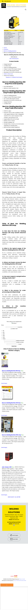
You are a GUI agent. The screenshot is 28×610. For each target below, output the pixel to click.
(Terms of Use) (22, 579)
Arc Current (6, 98)
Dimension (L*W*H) (8, 100)
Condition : (14, 376)
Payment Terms (8, 112)
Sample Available (8, 122)
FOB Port (6, 111)
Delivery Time (7, 120)
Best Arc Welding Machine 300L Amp (11, 435)
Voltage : (19, 374)
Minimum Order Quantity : (16, 372)
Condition (6, 103)
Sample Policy (7, 124)
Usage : (6, 376)
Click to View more (8, 74)
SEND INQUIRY (11, 497)
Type (5, 95)
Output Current (7, 97)
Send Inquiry (19, 77)
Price (5, 86)
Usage (5, 102)
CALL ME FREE (17, 497)
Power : (12, 490)
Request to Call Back (11, 77)
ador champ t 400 (6, 467)
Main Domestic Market (9, 127)
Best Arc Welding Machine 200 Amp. (11, 370)
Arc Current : (13, 441)
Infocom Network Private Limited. (19, 580)
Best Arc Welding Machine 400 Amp (11, 403)
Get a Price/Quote (14, 58)
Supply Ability (7, 119)
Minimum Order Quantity (10, 88)
